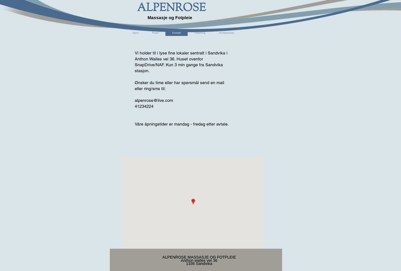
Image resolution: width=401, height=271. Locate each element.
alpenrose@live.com (154, 100)
